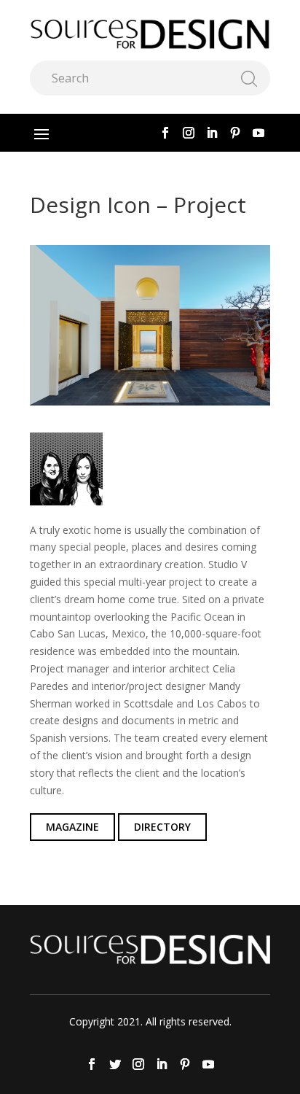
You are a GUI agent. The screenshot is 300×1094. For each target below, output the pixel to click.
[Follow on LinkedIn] (212, 132)
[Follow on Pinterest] (235, 132)
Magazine (72, 827)
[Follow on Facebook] (165, 132)
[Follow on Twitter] (115, 1064)
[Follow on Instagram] (188, 132)
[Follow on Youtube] (258, 132)
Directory (162, 827)
